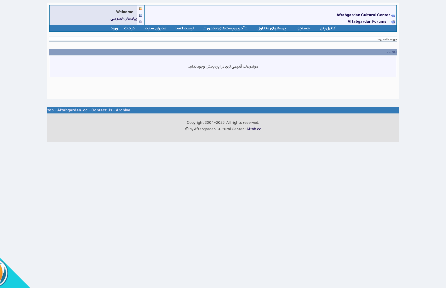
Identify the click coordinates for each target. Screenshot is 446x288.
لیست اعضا (185, 28)
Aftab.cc (253, 129)
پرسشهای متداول (272, 28)
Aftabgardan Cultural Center (364, 15)
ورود (114, 28)
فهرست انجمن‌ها (387, 39)
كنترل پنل (328, 28)
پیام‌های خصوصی (123, 18)
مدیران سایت (155, 28)
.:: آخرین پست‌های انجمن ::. (225, 28)
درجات (129, 28)
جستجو (304, 28)
